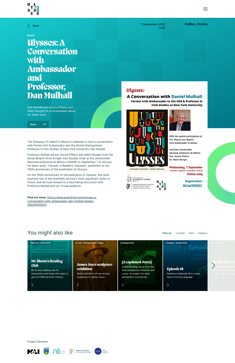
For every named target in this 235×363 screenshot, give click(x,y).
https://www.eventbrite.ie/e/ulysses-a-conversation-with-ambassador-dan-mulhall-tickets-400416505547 (62, 201)
